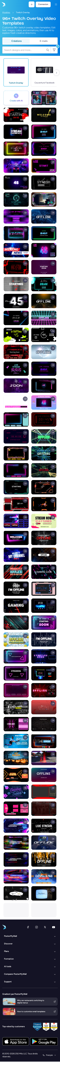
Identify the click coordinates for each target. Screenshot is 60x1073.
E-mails (43, 41)
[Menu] (56, 4)
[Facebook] (28, 927)
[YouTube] (54, 927)
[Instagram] (36, 927)
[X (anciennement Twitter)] (45, 927)
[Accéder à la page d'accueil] (3, 4)
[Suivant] (56, 73)
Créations (16, 41)
